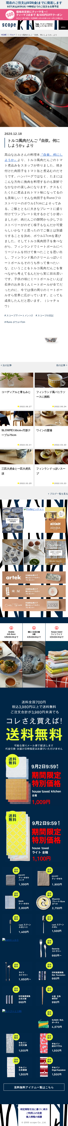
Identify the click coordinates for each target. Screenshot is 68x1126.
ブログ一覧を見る (59, 493)
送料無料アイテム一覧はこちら (34, 1087)
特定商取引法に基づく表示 (34, 1109)
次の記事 (7, 365)
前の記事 (60, 365)
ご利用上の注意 (34, 1113)
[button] (63, 25)
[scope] (10, 25)
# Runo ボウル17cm (15, 321)
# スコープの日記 (44, 315)
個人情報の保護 (34, 1116)
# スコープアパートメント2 (19, 315)
